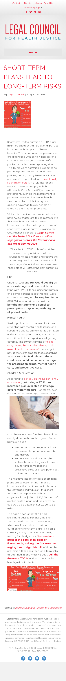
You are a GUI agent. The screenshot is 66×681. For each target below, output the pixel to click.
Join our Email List (44, 3)
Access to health (25, 607)
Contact (16, 3)
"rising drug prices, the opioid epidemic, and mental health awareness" (30, 345)
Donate (27, 3)
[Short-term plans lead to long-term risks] (17, 114)
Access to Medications (49, 607)
